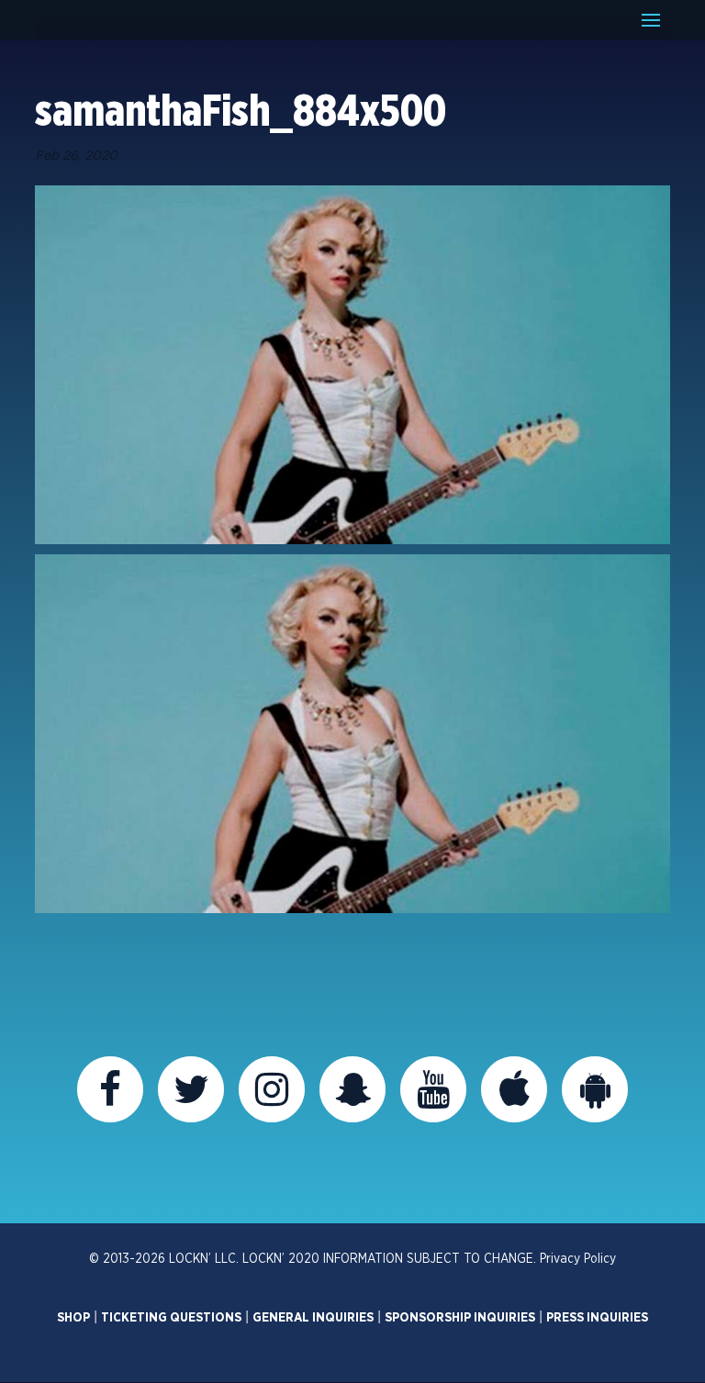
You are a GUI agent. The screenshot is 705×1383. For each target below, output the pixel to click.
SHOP (73, 1317)
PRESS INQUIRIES (597, 1317)
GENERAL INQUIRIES (313, 1317)
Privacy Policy (578, 1259)
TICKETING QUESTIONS (171, 1317)
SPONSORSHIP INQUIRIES (460, 1317)
